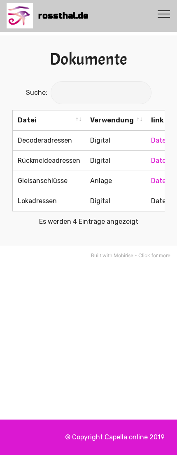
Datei (27, 120)
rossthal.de (63, 16)
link (157, 120)
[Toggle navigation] (164, 13)
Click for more (154, 255)
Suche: (36, 92)
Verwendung (112, 120)
